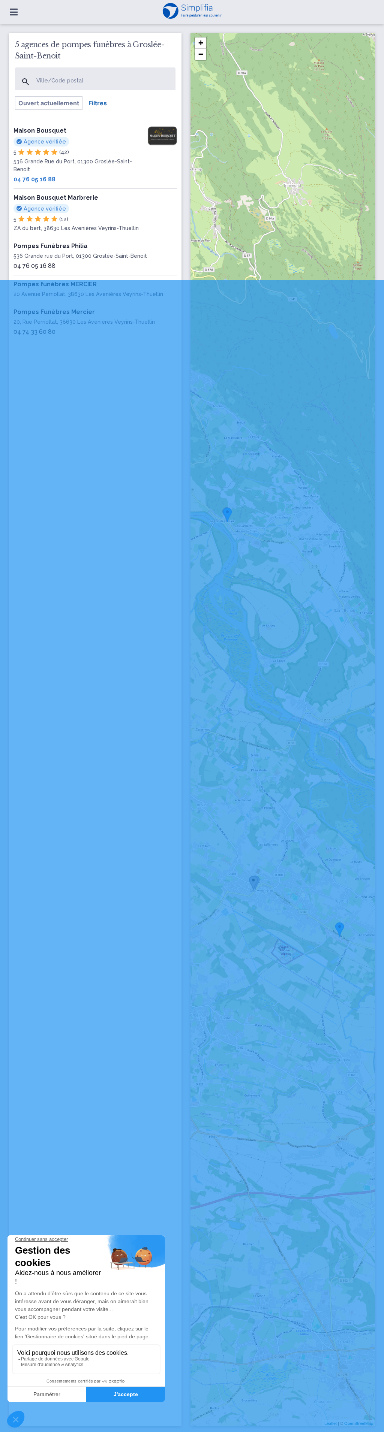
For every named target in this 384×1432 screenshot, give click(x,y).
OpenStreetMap (358, 1423)
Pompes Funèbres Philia (50, 246)
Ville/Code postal (59, 81)
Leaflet (330, 1423)
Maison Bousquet (40, 130)
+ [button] (200, 43)
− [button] (200, 54)
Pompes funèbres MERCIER (55, 284)
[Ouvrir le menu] (14, 12)
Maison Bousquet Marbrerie (56, 197)
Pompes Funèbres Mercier (54, 311)
